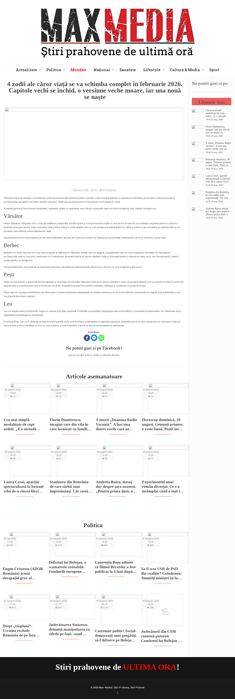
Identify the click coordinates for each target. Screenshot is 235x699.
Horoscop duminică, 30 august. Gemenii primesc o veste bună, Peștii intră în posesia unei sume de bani (162, 424)
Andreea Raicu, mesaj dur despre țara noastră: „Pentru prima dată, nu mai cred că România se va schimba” (116, 487)
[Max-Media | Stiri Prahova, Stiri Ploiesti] (117, 31)
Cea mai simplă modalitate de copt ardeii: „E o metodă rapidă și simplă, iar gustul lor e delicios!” (21, 424)
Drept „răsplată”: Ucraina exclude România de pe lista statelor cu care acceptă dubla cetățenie (22, 631)
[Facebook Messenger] (94, 338)
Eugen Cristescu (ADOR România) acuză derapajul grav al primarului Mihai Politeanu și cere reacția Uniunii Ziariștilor (23, 573)
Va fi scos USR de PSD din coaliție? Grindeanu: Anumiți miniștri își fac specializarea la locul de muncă (161, 573)
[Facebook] (87, 338)
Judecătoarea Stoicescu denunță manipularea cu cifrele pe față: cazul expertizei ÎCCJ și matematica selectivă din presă (69, 629)
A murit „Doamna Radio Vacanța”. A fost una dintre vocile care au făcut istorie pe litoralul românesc (116, 424)
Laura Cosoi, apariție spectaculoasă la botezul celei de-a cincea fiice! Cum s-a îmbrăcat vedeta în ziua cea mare (25, 487)
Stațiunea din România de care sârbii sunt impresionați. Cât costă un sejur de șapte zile (69, 487)
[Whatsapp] (101, 338)
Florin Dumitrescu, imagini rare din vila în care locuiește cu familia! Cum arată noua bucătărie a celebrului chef (70, 424)
